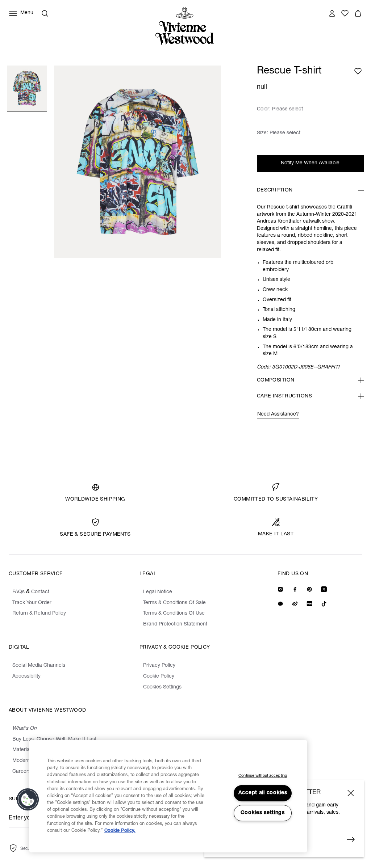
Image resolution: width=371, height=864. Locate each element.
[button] (27, 799)
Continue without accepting (262, 776)
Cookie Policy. (120, 831)
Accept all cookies (262, 793)
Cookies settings (263, 812)
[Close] (350, 793)
